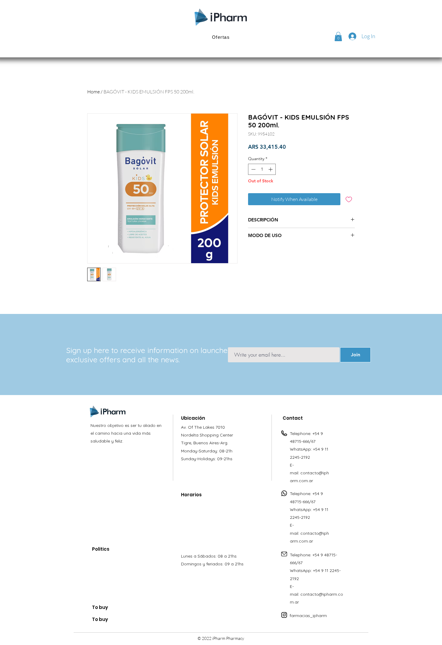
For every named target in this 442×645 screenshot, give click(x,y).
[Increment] (271, 169)
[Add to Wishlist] (349, 199)
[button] (338, 36)
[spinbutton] (261, 169)
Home (93, 92)
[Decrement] (252, 169)
